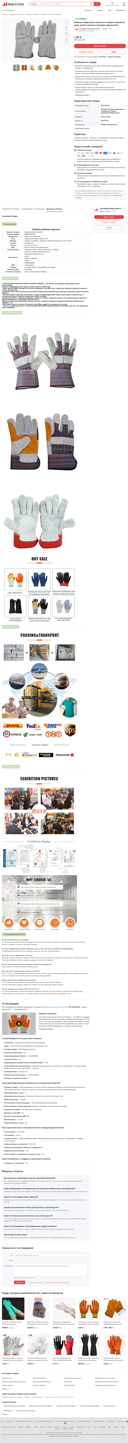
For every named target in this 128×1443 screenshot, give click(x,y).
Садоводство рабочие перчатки (105, 1385)
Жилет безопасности (40, 1378)
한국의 (89, 1427)
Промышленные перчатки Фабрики (40, 1406)
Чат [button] (114, 52)
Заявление (9, 1421)
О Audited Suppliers (99, 1421)
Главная (4, 14)
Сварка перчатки (7, 1385)
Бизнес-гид (120, 1421)
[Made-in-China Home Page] (13, 4)
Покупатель (88, 10)
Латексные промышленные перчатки (14, 1382)
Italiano (72, 1427)
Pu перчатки (68, 1382)
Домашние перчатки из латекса (105, 1378)
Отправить (20, 1282)
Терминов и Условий (72, 1436)
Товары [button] (34, 4)
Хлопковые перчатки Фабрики (66, 1406)
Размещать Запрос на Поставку (57, 1282)
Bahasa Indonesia (68, 1429)
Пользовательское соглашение (24, 1421)
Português (64, 1427)
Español (50, 1427)
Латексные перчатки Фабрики (89, 1406)
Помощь (100, 10)
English (14, 1427)
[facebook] (127, 1421)
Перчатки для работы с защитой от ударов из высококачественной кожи (13, 1360)
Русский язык (80, 1427)
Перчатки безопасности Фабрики (14, 1406)
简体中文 (21, 1427)
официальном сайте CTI (56, 1007)
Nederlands (102, 1427)
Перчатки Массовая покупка (26, 1411)
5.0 (102, 211)
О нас (2, 1421)
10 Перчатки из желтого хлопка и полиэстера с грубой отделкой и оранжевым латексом (88, 1324)
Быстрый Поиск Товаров (84, 1421)
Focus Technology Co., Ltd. (62, 1432)
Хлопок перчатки (69, 1385)
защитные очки (7, 1378)
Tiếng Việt (58, 1429)
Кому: (11, 1260)
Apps (109, 10)
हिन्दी (109, 1427)
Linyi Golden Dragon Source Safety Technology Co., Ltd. (90, 29)
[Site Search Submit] (97, 4)
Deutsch (57, 1427)
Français (42, 1427)
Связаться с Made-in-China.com (65, 1421)
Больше (4, 1414)
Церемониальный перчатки (42, 1382)
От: (12, 1255)
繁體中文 (28, 1427)
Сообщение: (9, 1266)
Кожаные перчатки (39, 1385)
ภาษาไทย (115, 1427)
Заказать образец (114, 56)
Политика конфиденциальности (45, 1421)
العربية (95, 1427)
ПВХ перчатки (8, 1411)
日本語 (36, 1427)
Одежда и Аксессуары (17, 14)
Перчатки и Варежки (32, 14)
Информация (110, 1421)
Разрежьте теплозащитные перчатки (107, 1382)
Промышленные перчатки (72, 1378)
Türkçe (122, 1427)
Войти (124, 5)
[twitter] (65, 1423)
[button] (91, 4)
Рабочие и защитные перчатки (51, 14)
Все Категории (9, 10)
